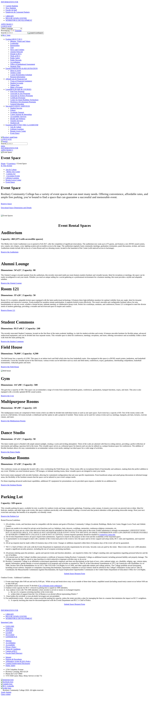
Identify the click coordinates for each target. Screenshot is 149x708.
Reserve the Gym (7, 396)
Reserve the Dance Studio (10, 452)
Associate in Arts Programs (20, 94)
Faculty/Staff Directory (14, 653)
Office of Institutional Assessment (22, 64)
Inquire (8, 692)
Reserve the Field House (10, 367)
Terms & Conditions (13, 649)
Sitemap (9, 641)
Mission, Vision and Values (20, 41)
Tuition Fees (14, 85)
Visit (12, 48)
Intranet (8, 657)
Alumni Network (16, 52)
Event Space (14, 133)
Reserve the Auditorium (9, 252)
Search (3, 33)
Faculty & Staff (11, 10)
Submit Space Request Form (74, 574)
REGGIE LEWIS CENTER (16, 18)
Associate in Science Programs (21, 96)
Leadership (14, 43)
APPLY (4, 24)
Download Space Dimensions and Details (16, 208)
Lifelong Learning (17, 129)
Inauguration (15, 45)
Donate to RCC (16, 54)
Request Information (17, 77)
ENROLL (9, 628)
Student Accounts (16, 83)
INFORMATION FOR (9, 2)
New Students (11, 8)
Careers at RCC (11, 651)
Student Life (14, 123)
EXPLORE (10, 626)
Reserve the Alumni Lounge (11, 283)
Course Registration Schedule (21, 75)
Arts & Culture (15, 127)
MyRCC (10, 24)
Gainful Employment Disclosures (18, 663)
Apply (3, 692)
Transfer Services (16, 121)
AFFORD (9, 630)
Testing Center (15, 73)
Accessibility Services (18, 117)
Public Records (15, 60)
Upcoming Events (13, 176)
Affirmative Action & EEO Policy (18, 661)
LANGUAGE (6, 26)
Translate (18, 31)
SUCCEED (10, 635)
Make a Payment (16, 87)
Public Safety (15, 58)
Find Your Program (17, 91)
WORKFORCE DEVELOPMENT (19, 20)
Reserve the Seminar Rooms (11, 485)
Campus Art (10, 174)
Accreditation (15, 62)
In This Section (6, 166)
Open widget (5, 694)
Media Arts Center (13, 172)
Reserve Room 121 (8, 310)
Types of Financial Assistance (21, 81)
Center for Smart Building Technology (24, 100)
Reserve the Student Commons (12, 341)
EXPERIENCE (11, 637)
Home (3, 164)
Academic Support (17, 112)
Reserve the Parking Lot (10, 516)
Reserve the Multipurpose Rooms (13, 421)
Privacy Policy (11, 647)
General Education (17, 104)
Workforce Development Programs (23, 102)
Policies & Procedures (14, 659)
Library (13, 110)
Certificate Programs (17, 98)
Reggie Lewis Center (18, 131)
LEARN (9, 633)
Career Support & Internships (21, 114)
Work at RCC (15, 56)
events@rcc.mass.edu (107, 535)
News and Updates (17, 50)
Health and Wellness (17, 119)
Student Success (16, 108)
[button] (74, 520)
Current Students (12, 6)
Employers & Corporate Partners (18, 12)
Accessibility (10, 645)
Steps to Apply (15, 71)
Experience (11, 164)
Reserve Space (6, 204)
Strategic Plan (15, 66)
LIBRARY (10, 16)
